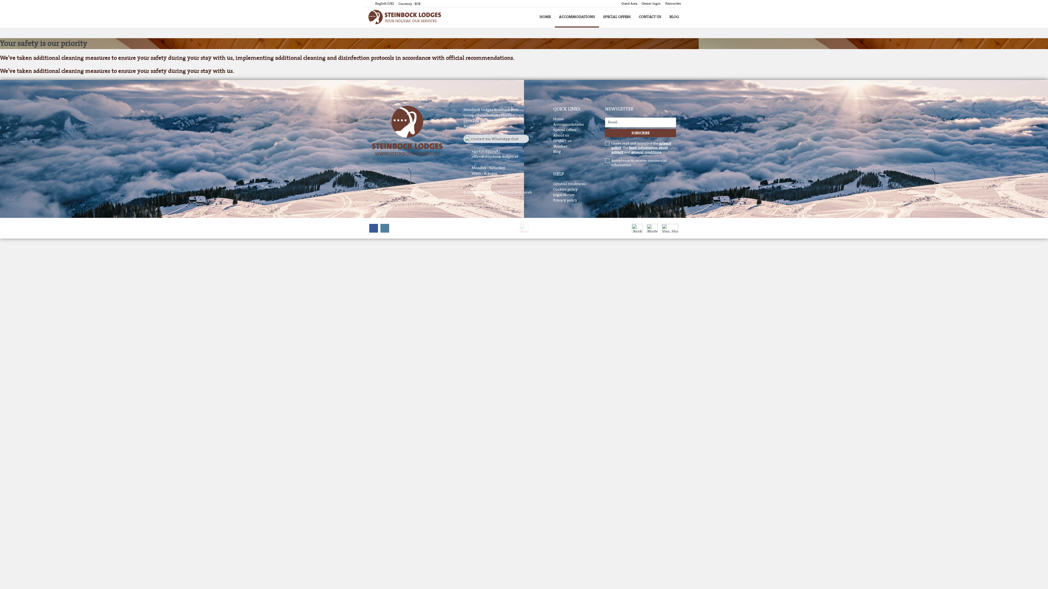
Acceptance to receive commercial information (639, 162)
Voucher (560, 146)
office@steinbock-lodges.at (495, 156)
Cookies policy (565, 189)
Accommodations (577, 16)
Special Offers (617, 16)
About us (561, 135)
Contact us (650, 16)
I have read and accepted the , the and (641, 147)
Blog (674, 16)
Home (545, 16)
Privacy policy (565, 200)
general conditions (646, 152)
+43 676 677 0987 (486, 151)
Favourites (673, 4)
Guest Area (629, 4)
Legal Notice (563, 195)
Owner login (651, 4)
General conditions (569, 184)
